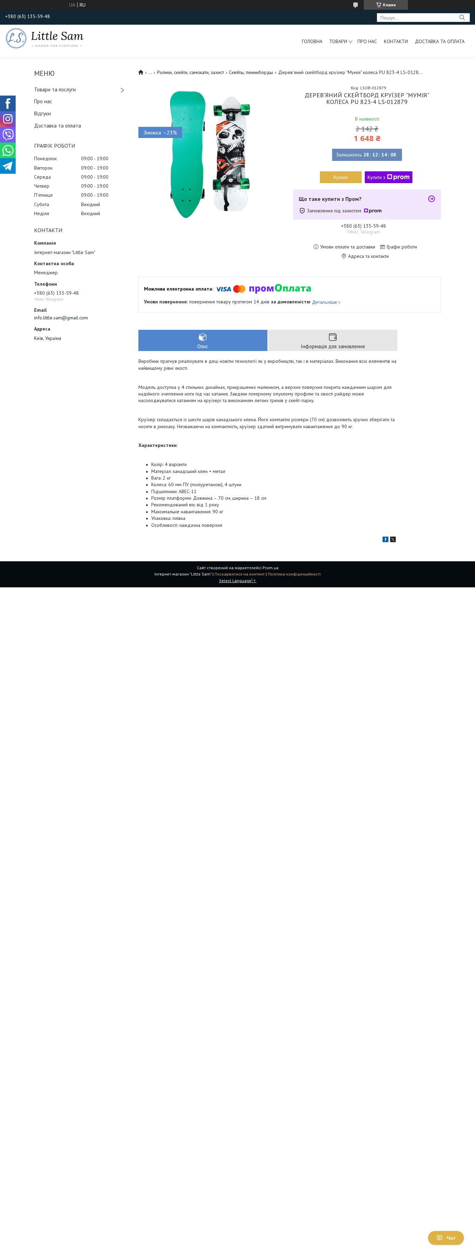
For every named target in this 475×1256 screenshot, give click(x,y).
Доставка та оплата (440, 41)
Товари (338, 41)
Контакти (396, 41)
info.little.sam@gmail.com (61, 318)
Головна (312, 41)
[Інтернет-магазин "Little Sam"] (44, 38)
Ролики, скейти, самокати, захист (190, 72)
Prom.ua (271, 567)
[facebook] (385, 540)
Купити (340, 177)
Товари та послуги (55, 89)
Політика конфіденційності (294, 574)
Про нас (367, 41)
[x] (393, 540)
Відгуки (42, 113)
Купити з (376, 177)
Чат (451, 1238)
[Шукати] (462, 17)
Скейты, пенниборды (251, 72)
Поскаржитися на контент (240, 574)
